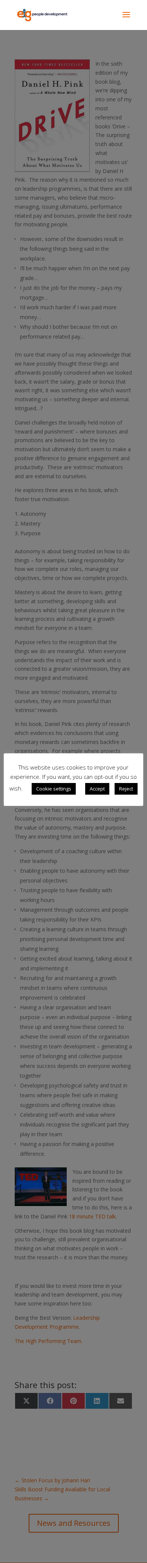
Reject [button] (126, 788)
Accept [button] (97, 788)
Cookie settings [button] (53, 788)
